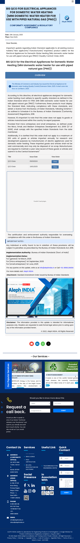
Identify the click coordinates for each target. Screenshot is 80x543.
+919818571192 (15, 509)
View (55, 161)
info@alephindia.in (47, 268)
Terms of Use (67, 538)
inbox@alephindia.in (17, 522)
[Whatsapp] (2, 402)
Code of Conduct (43, 538)
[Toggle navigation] (73, 1)
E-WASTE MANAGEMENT (54, 375)
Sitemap (21, 538)
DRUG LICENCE (30, 454)
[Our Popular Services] (4, 375)
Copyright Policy (31, 538)
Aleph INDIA (28, 271)
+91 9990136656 (66, 268)
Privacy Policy (11, 538)
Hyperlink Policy (56, 538)
